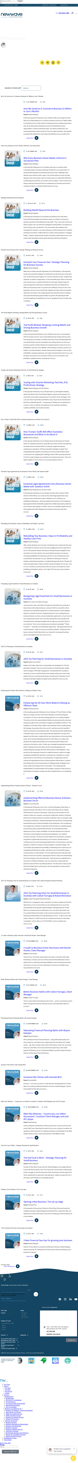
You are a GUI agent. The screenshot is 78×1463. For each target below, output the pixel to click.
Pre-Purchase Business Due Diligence (17, 1433)
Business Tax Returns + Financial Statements (19, 1410)
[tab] (58, 1307)
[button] (4, 1335)
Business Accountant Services (15, 1417)
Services (3, 1335)
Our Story (8, 1388)
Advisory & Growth (11, 1421)
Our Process (8, 1391)
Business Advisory (11, 1422)
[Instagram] (65, 1299)
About (6, 1386)
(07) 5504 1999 (62, 13)
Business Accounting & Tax (13, 1408)
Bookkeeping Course (10, 1438)
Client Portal (7, 1440)
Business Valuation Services (14, 1429)
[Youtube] (76, 1299)
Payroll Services (10, 1402)
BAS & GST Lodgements (13, 1400)
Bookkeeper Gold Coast (8, 1340)
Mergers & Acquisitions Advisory (16, 1434)
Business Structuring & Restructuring (17, 1424)
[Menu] (76, 13)
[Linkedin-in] (70, 1299)
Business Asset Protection (13, 1426)
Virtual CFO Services (12, 1419)
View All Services (9, 1266)
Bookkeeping (9, 1396)
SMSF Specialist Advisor (13, 1415)
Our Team (4, 1310)
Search (20, 1)
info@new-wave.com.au (53, 1334)
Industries (23, 1335)
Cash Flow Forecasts (12, 1431)
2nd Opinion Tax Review (13, 1412)
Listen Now (29, 138)
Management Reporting (13, 1405)
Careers (3, 1313)
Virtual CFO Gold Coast (8, 1348)
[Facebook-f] (60, 1299)
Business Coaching (11, 1428)
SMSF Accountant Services (14, 1414)
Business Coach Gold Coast (7, 1346)
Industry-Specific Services (13, 1436)
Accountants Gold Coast (8, 1339)
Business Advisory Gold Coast (8, 1343)
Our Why (7, 1389)
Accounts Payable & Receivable (15, 1403)
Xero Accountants (11, 1407)
